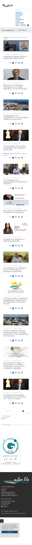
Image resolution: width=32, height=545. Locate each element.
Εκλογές (11, 37)
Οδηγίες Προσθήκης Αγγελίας (8, 494)
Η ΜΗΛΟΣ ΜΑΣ (19, 13)
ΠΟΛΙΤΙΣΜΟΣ (19, 15)
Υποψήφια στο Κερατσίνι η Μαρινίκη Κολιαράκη (13, 240)
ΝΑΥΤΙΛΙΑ (18, 18)
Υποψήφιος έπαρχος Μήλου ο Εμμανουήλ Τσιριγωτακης (15, 57)
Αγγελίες (3, 490)
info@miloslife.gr (6, 503)
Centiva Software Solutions (19, 513)
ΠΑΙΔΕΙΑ (18, 21)
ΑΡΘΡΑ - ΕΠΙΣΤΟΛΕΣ (21, 25)
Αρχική (15, 30)
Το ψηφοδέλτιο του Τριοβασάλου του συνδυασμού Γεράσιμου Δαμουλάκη (16, 117)
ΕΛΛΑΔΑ (18, 16)
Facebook (4, 506)
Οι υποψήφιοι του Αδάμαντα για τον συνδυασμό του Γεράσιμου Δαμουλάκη (14, 270)
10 (15, 413)
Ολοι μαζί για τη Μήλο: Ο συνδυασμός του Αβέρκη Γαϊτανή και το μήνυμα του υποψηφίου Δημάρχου (14, 365)
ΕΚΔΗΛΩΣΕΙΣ (19, 12)
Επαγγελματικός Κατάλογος (7, 492)
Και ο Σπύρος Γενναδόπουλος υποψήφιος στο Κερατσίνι (15, 211)
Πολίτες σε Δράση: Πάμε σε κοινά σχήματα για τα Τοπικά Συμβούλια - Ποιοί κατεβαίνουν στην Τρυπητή (16, 333)
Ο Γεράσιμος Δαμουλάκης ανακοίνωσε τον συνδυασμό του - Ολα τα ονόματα (14, 397)
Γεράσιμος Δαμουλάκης (15, 153)
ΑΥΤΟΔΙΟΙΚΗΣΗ (19, 22)
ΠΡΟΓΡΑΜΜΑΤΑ (20, 19)
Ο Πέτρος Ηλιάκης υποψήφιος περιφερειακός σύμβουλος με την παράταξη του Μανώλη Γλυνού (15, 301)
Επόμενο (26, 413)
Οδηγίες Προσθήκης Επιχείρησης (9, 495)
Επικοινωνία (5, 504)
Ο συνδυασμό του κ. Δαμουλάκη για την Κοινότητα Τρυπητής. (15, 182)
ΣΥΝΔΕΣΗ (9, 532)
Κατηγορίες (4, 489)
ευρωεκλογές (18, 37)
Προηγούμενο (6, 411)
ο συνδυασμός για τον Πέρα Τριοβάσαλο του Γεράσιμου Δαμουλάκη (14, 148)
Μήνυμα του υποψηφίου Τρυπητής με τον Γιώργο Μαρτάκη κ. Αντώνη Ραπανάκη (15, 87)
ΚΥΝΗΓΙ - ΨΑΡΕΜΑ (20, 24)
